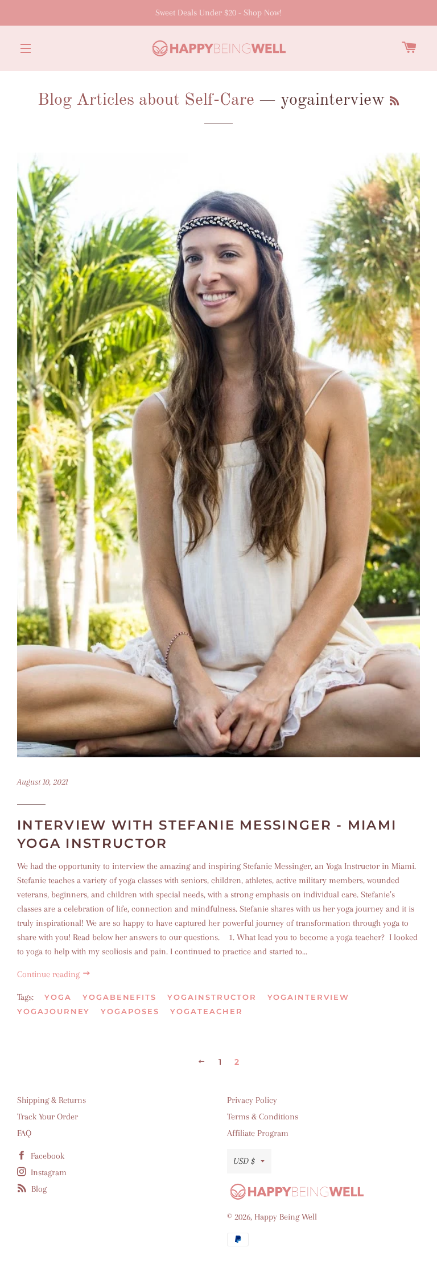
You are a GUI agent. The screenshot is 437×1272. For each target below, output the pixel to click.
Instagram (47, 1172)
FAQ (24, 1133)
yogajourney (53, 1011)
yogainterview (308, 997)
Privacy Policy (252, 1100)
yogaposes (130, 1011)
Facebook (46, 1156)
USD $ (244, 1161)
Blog (38, 1189)
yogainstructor (211, 997)
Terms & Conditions (262, 1116)
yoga (58, 997)
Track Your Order (47, 1116)
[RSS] (394, 102)
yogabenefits (119, 997)
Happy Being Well (285, 1217)
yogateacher (206, 1011)
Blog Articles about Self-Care (146, 100)
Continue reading (49, 974)
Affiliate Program (257, 1133)
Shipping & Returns (51, 1100)
